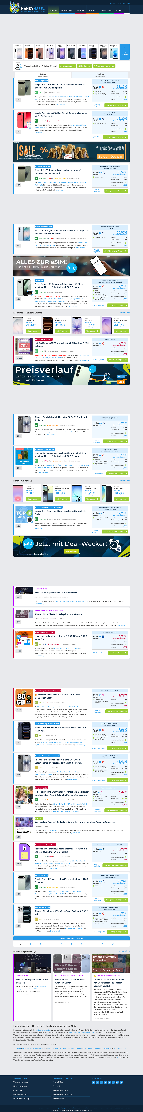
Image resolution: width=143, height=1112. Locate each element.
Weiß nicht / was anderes (105, 66)
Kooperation (109, 1108)
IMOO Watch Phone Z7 (72, 804)
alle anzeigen (125, 312)
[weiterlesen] (60, 104)
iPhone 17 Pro (58, 1082)
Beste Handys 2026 (20, 1094)
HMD (44, 1048)
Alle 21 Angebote (96, 441)
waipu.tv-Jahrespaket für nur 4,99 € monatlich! (56, 592)
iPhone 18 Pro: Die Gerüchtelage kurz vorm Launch (58, 614)
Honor (49, 1048)
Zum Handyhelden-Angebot (114, 865)
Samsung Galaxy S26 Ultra (62, 1094)
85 (18, 710)
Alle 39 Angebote (98, 780)
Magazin (119, 10)
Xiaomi (119, 1048)
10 (113, 944)
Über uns (40, 1108)
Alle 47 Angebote (98, 932)
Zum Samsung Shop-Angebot (113, 531)
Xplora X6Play (58, 804)
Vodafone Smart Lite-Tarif (74, 928)
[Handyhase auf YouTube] (117, 1082)
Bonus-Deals (121, 3)
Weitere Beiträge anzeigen (71, 938)
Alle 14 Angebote (97, 711)
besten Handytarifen (43, 1030)
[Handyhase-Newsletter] (93, 1082)
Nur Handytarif (85, 66)
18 (18, 597)
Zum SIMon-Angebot (116, 360)
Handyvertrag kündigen (21, 1099)
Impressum (48, 1108)
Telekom (109, 1048)
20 (18, 468)
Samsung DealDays (51, 830)
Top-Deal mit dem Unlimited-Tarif (60, 432)
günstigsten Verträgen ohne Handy (81, 1032)
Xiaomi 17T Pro (58, 1099)
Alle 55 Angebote (97, 105)
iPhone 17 (56, 1086)
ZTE (124, 1048)
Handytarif (80, 10)
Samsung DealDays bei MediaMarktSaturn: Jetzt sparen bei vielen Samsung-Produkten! (75, 822)
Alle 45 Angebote (97, 190)
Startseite (53, 10)
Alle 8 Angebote (98, 359)
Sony (103, 1048)
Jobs (128, 3)
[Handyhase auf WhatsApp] (101, 1082)
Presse (101, 1108)
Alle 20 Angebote (97, 899)
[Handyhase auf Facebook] (109, 1082)
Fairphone (30, 1048)
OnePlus (78, 1048)
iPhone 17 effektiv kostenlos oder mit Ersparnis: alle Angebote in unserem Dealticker (109, 982)
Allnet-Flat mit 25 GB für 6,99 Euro (66, 648)
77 (18, 651)
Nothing (71, 1048)
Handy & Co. (93, 10)
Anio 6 (84, 804)
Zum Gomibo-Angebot (116, 473)
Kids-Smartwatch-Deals (61, 811)
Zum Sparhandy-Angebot (115, 105)
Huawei (55, 1048)
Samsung (97, 1048)
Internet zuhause (106, 10)
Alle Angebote (32, 331)
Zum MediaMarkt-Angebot (114, 137)
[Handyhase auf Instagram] (113, 1082)
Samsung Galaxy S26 (60, 1090)
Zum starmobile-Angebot (115, 810)
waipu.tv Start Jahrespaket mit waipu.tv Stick (71, 601)
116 (18, 358)
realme (90, 1048)
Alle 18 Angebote (98, 305)
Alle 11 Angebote (97, 810)
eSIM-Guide (17, 1090)
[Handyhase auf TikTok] (121, 1082)
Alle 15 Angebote (96, 250)
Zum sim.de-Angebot (116, 653)
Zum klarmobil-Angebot (115, 711)
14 (18, 864)
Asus (24, 1048)
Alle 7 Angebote (96, 865)
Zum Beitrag (98, 473)
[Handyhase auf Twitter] (105, 1082)
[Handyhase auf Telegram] (97, 1082)
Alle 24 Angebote (96, 137)
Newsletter (112, 3)
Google (38, 1048)
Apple (19, 1048)
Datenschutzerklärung (75, 1108)
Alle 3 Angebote (95, 531)
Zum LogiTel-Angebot (116, 305)
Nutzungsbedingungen (60, 1108)
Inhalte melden (88, 1108)
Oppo (84, 1048)
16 (18, 436)
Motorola (63, 1048)
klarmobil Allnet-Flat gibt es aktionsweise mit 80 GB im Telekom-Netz (62, 707)
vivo (114, 1048)
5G (118, 1057)
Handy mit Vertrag (67, 10)
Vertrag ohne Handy (20, 1082)
